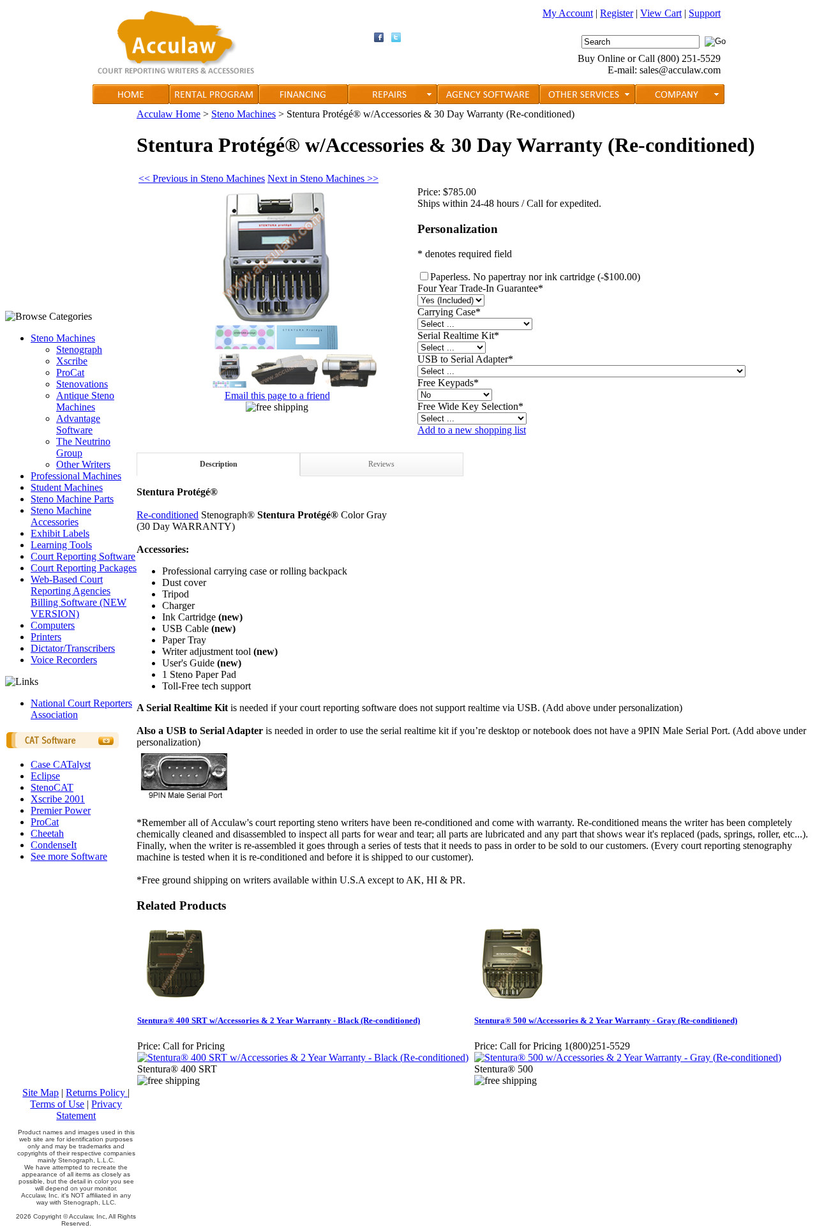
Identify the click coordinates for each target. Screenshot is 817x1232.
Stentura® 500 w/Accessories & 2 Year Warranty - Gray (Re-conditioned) (605, 1020)
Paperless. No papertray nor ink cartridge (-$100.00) (535, 276)
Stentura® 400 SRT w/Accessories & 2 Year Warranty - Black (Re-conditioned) (278, 1020)
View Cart (661, 13)
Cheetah (47, 833)
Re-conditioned (168, 514)
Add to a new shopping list (471, 429)
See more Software (69, 856)
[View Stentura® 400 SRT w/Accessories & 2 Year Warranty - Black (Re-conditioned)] (302, 1057)
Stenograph (79, 349)
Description (218, 464)
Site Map (40, 1092)
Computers (53, 625)
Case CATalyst (61, 764)
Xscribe (71, 361)
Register (616, 13)
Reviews (381, 464)
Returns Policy (97, 1092)
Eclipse (45, 775)
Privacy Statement (89, 1110)
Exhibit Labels (60, 533)
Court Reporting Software (83, 556)
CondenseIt (54, 844)
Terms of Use (57, 1104)
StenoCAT (52, 787)
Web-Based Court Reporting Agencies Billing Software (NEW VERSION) (78, 596)
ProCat (70, 372)
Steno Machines (63, 338)
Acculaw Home (168, 114)
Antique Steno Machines (85, 401)
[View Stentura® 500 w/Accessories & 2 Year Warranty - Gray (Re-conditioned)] (627, 1057)
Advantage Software (78, 424)
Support (705, 13)
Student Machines (67, 487)
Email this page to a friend (277, 395)
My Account (568, 13)
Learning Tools (61, 544)
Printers (46, 636)
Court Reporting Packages (84, 567)
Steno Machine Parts (72, 498)
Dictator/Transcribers (73, 648)
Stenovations (82, 384)
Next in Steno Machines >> (323, 178)
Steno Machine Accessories (61, 516)
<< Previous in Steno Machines (202, 178)
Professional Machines (76, 475)
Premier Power (61, 810)
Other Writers (83, 464)
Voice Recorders (64, 659)
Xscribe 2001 (58, 798)
